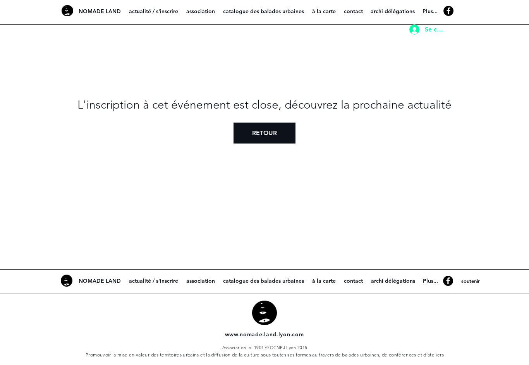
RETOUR (264, 133)
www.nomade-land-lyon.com (264, 334)
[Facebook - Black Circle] (448, 11)
